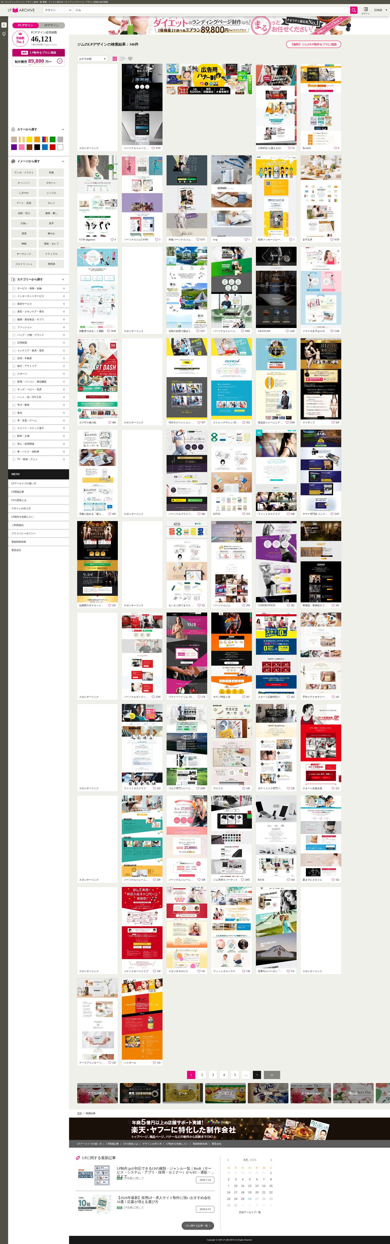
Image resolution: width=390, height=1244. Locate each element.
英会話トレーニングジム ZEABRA (271, 422)
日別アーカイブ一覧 (250, 1212)
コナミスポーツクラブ (136, 971)
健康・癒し (51, 213)
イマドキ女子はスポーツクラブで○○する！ (316, 331)
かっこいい (24, 182)
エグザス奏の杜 (87, 422)
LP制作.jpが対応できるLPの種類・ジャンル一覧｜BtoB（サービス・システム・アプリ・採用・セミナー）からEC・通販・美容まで (165, 1170)
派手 (51, 223)
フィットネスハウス (224, 971)
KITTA (216, 514)
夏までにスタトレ (312, 879)
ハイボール (130, 1062)
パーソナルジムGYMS (136, 239)
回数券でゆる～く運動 (91, 331)
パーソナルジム (221, 605)
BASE (261, 879)
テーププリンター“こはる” (92, 1062)
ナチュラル (51, 253)
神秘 (24, 243)
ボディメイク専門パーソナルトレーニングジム (271, 788)
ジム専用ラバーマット (225, 879)
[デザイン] (115, 59)
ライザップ (309, 422)
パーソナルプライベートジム (182, 514)
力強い (24, 223)
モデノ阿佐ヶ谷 (221, 696)
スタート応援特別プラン (271, 696)
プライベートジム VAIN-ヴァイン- (182, 696)
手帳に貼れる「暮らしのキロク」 (92, 514)
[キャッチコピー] (122, 59)
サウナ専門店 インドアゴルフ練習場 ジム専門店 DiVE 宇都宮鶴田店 (316, 514)
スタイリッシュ (23, 264)
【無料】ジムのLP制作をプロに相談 (313, 44)
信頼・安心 (24, 213)
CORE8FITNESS (266, 605)
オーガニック (24, 253)
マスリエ (218, 788)
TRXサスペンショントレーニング (182, 422)
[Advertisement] (38, 95)
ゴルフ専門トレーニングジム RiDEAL (182, 788)
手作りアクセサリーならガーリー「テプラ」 (316, 696)
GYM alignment (87, 239)
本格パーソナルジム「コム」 (182, 239)
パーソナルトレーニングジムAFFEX (137, 148)
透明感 (51, 264)
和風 (51, 172)
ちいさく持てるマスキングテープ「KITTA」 (182, 605)
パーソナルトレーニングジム (137, 879)
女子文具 (307, 239)
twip (215, 239)
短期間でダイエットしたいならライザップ (92, 605)
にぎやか (24, 192)
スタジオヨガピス (178, 971)
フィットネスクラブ (269, 514)
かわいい (51, 182)
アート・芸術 (24, 203)
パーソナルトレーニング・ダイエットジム (182, 879)
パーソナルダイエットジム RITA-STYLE (137, 696)
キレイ (51, 203)
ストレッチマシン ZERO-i (226, 422)
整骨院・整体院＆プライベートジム (316, 605)
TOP (79, 1113)
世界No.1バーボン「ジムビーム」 (271, 971)
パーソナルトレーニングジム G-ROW (226, 331)
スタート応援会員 (312, 788)
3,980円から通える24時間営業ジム (271, 148)
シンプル (51, 192)
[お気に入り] (130, 59)
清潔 (24, 233)
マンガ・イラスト (24, 172)
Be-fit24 (307, 148)
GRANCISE (264, 331)
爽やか (51, 233)
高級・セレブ (51, 243)
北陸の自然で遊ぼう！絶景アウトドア (182, 331)
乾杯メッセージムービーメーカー (271, 239)
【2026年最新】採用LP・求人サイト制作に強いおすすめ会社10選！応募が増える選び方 (164, 1200)
